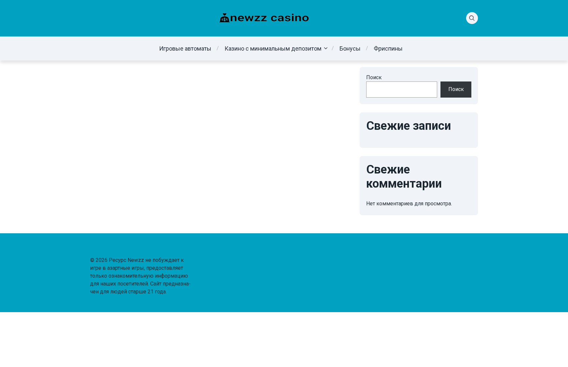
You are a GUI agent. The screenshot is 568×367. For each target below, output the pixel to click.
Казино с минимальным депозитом (273, 48)
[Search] (472, 18)
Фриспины (388, 48)
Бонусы (350, 48)
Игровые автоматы (185, 48)
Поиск (374, 77)
